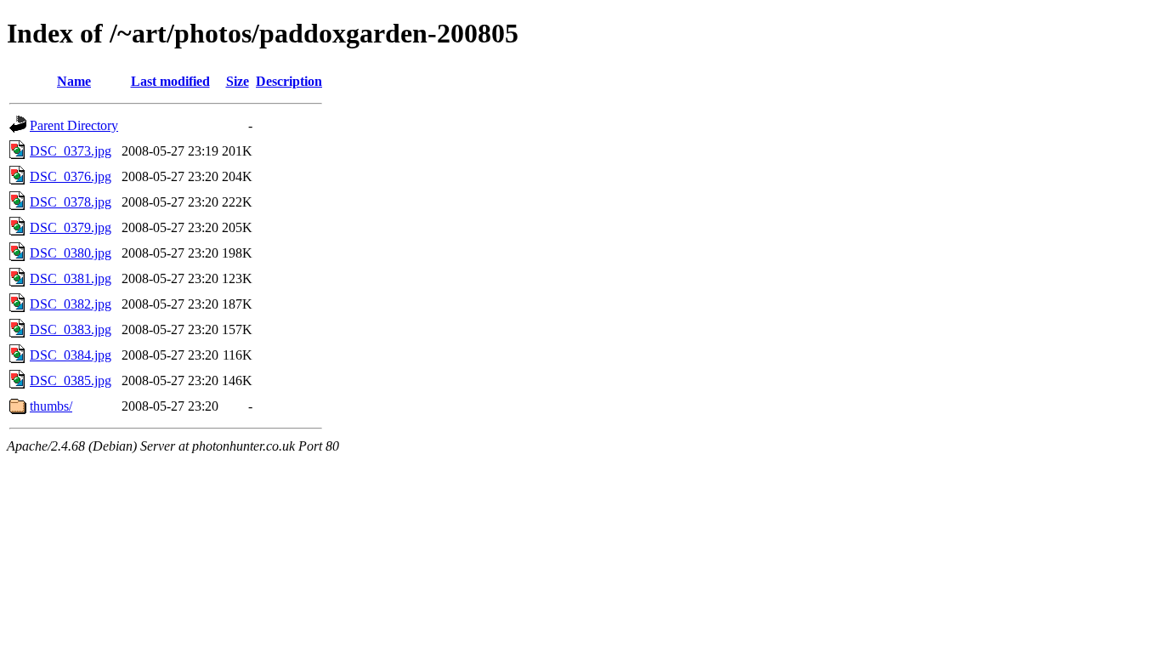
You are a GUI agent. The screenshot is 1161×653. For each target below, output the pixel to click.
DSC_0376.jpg (70, 176)
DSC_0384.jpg (70, 355)
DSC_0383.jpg (70, 329)
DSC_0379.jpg (70, 227)
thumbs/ (51, 406)
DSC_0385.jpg (70, 380)
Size (237, 81)
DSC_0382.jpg (70, 304)
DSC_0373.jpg (70, 151)
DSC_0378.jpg (70, 202)
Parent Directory (74, 125)
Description (289, 81)
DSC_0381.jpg (70, 278)
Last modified (170, 81)
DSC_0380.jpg (70, 253)
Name (74, 81)
